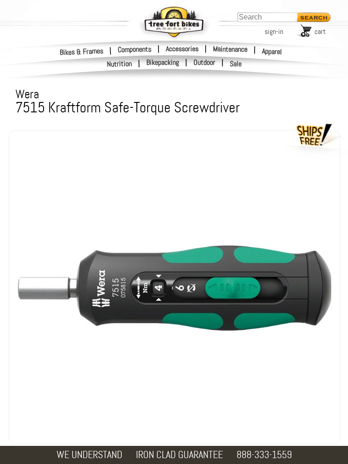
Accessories (182, 48)
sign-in (274, 31)
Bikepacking (162, 63)
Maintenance (230, 49)
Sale (236, 64)
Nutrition (119, 63)
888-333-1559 (264, 454)
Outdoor (204, 63)
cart (320, 31)
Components (134, 49)
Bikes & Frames (82, 51)
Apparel (272, 51)
